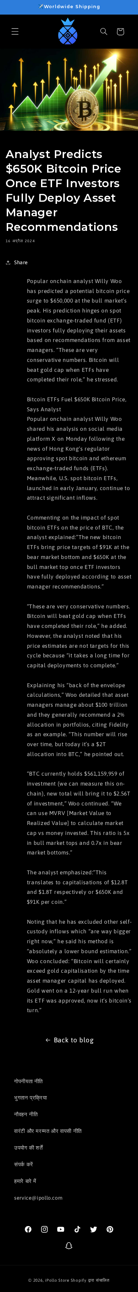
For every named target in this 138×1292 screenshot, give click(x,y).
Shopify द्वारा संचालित (90, 1280)
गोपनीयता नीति (28, 1081)
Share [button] (21, 262)
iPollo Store (57, 1280)
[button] (15, 31)
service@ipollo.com (38, 1198)
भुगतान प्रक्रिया (30, 1098)
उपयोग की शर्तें (28, 1148)
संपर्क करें (23, 1164)
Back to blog (74, 1040)
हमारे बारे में (25, 1181)
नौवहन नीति (26, 1114)
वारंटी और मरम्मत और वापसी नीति (48, 1131)
